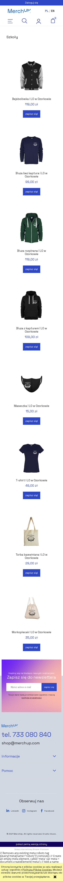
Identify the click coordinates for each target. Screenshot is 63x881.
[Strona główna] (19, 11)
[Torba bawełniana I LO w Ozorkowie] (31, 532)
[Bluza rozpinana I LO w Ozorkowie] (31, 228)
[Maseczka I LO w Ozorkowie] (31, 383)
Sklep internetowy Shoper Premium (31, 849)
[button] (10, 21)
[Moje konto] (39, 21)
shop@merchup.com (21, 743)
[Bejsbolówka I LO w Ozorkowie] (31, 76)
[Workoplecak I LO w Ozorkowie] (31, 609)
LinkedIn (15, 811)
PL (46, 11)
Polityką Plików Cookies (37, 869)
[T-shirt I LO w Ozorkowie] (31, 457)
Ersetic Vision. (49, 834)
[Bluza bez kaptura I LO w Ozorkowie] (31, 150)
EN (52, 11)
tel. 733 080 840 (26, 734)
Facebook (49, 811)
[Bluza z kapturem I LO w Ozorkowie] (31, 305)
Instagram (32, 811)
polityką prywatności (31, 697)
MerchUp (18, 834)
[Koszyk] (53, 21)
